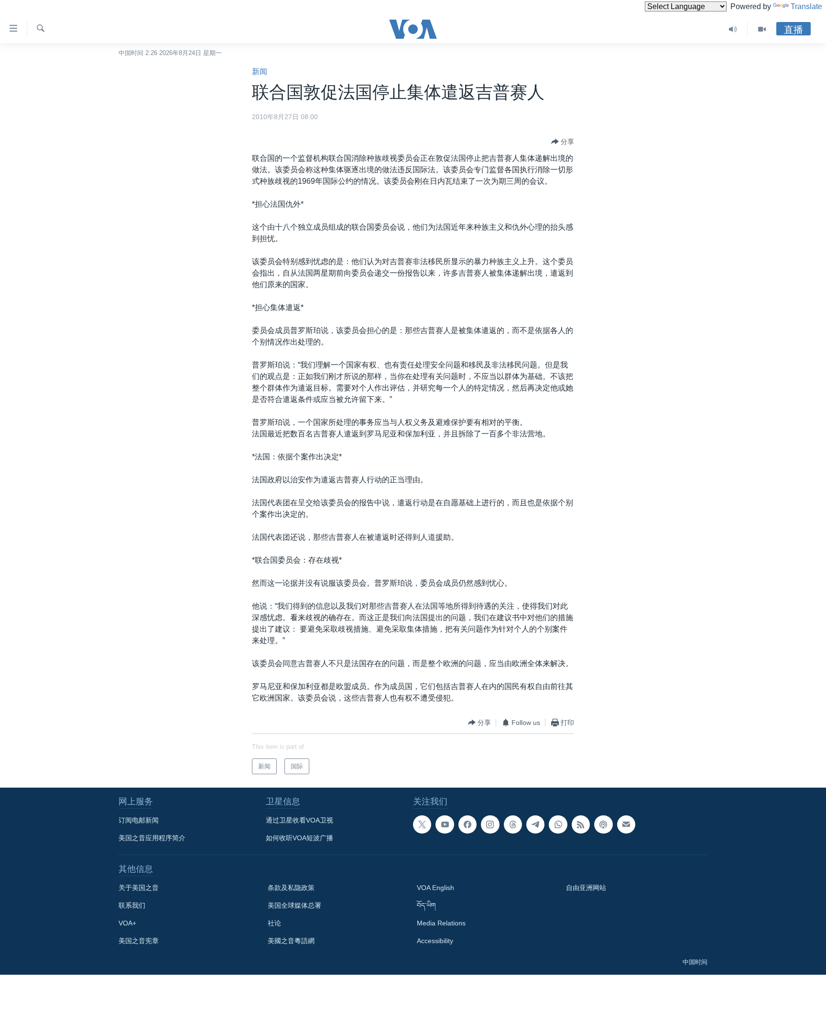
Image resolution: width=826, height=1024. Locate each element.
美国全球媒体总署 (294, 905)
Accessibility (435, 941)
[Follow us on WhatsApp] (558, 824)
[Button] (562, 141)
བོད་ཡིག (426, 905)
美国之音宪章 (139, 941)
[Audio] (733, 29)
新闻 (259, 71)
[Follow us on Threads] (513, 824)
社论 (274, 923)
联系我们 (132, 905)
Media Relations (441, 923)
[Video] (762, 29)
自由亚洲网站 (586, 887)
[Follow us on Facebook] (467, 824)
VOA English (435, 887)
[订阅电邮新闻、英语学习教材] (626, 824)
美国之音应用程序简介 (152, 838)
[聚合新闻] (581, 824)
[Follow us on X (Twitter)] (422, 824)
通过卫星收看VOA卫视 (299, 820)
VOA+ (127, 923)
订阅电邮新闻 (139, 820)
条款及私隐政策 (291, 887)
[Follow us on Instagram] (490, 824)
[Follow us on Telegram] (535, 824)
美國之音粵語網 (291, 941)
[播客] (603, 824)
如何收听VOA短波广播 (299, 838)
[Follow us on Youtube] (444, 824)
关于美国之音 (139, 887)
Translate (806, 6)
